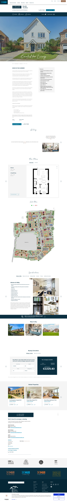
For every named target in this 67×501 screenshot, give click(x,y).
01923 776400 (42, 10)
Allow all (59, 494)
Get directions (11, 446)
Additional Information (47, 276)
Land (34, 488)
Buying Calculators (50, 14)
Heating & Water (32, 276)
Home (13, 63)
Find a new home (13, 2)
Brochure (43, 14)
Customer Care (31, 2)
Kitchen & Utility (18, 276)
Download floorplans (14, 194)
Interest (18, 368)
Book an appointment (49, 10)
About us (35, 485)
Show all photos (56, 150)
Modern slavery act (44, 488)
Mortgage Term (30, 368)
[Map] (46, 434)
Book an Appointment (16, 124)
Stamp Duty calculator (37, 353)
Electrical (37, 276)
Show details (13, 499)
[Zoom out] (58, 414)
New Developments (17, 63)
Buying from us (36, 484)
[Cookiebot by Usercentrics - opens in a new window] (6, 499)
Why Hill (27, 2)
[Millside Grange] (46, 433)
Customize (58, 496)
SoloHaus (35, 491)
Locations (18, 2)
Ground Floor (31, 162)
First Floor (36, 162)
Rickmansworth (21, 63)
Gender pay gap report (45, 491)
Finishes (41, 276)
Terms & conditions (44, 485)
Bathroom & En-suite (26, 276)
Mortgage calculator (29, 353)
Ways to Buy (23, 2)
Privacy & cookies (44, 484)
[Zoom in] (58, 413)
